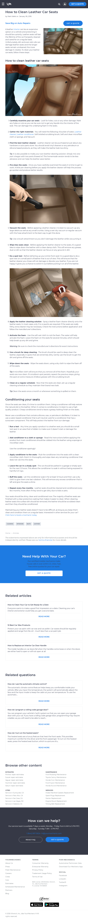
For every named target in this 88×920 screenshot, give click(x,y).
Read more (44, 616)
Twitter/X (62, 882)
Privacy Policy (37, 870)
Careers (8, 873)
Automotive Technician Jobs (70, 863)
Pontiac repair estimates (14, 775)
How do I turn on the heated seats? (23, 733)
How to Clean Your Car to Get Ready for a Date (28, 605)
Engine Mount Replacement (56, 801)
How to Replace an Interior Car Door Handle (27, 646)
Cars (7, 880)
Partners (8, 890)
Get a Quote (73, 23)
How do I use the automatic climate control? (27, 684)
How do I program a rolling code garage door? (28, 710)
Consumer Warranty (40, 863)
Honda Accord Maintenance (56, 786)
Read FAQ (30, 840)
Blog (7, 893)
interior (17, 29)
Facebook (63, 875)
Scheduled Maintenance (15, 887)
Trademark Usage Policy (42, 873)
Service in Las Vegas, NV (14, 801)
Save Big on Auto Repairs (17, 23)
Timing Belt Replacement (55, 804)
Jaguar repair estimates (14, 780)
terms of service (45, 540)
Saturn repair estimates (14, 786)
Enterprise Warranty (40, 867)
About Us (9, 863)
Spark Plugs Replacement (55, 796)
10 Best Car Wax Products (19, 625)
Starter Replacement (53, 798)
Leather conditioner (25, 134)
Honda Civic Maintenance (55, 780)
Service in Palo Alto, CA (14, 796)
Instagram (63, 886)
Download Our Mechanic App (71, 867)
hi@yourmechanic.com (52, 833)
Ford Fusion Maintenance (55, 783)
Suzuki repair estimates (14, 777)
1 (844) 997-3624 (33, 833)
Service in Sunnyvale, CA (14, 793)
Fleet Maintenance (12, 870)
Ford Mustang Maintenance (56, 775)
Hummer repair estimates (15, 783)
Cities (7, 877)
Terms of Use (37, 877)
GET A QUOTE (77, 4)
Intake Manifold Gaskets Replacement (60, 793)
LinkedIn (62, 879)
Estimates (9, 883)
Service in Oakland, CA (13, 804)
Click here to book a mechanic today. (21, 515)
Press (7, 867)
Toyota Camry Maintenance (56, 777)
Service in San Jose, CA (14, 798)
